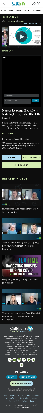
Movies (26, 11)
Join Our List (21, 165)
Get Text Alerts (31, 157)
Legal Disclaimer (33, 395)
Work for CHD (14, 401)
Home (3, 11)
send (35, 100)
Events (18, 11)
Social (32, 401)
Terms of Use (11, 398)
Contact (24, 401)
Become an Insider (21, 383)
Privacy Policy (24, 398)
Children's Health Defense (14, 395)
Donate (11, 157)
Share (21, 21)
